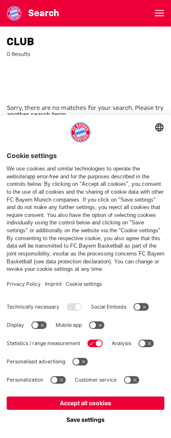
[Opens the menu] (159, 13)
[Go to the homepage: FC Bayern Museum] (14, 13)
